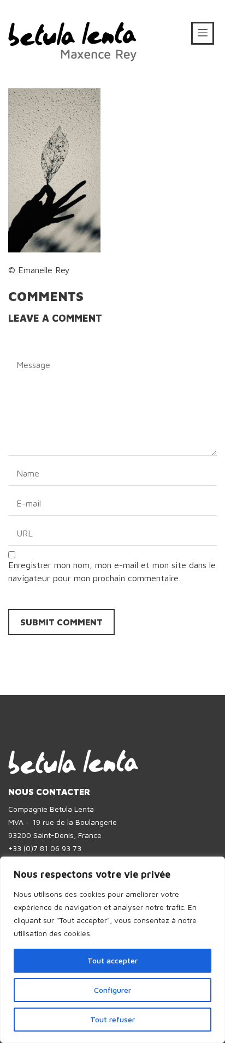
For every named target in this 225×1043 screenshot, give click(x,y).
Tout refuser (112, 1019)
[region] (112, 950)
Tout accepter (112, 960)
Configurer (112, 989)
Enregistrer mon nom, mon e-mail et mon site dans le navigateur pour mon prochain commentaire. (112, 571)
